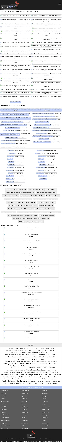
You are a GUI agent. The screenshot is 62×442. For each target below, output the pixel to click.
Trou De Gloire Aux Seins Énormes (14, 381)
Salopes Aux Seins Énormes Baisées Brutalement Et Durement (21, 202)
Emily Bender (45, 404)
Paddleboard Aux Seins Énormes (34, 379)
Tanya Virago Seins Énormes (52, 195)
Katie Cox (24, 417)
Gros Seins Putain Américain (47, 349)
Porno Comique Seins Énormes (32, 349)
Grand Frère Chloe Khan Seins (44, 357)
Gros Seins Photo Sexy (27, 357)
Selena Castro (4, 390)
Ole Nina (3, 398)
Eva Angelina (45, 417)
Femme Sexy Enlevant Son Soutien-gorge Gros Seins (23, 361)
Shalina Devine (25, 390)
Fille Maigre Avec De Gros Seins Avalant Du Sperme (31, 221)
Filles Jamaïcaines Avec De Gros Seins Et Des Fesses (32, 195)
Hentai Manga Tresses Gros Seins (52, 212)
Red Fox (44, 398)
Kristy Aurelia (4, 423)
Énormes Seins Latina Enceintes (24, 199)
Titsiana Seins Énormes (50, 189)
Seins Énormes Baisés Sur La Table (10, 195)
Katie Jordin (4, 404)
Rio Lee (23, 425)
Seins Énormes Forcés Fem (31, 215)
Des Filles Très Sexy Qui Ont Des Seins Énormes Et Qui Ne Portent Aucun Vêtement (31, 377)
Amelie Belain (25, 428)
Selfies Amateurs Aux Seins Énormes (45, 208)
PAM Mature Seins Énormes (50, 379)
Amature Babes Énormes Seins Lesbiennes (46, 192)
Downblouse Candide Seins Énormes (16, 354)
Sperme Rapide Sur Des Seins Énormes (15, 383)
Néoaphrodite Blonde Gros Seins (41, 218)
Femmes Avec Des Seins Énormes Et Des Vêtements (45, 199)
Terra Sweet (24, 404)
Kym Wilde (24, 396)
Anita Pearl (44, 390)
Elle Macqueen (45, 415)
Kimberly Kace (45, 409)
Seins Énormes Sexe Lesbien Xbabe (49, 361)
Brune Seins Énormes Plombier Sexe (15, 379)
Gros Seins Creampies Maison (53, 381)
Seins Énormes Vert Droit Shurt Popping (31, 359)
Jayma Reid (3, 407)
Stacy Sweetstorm (5, 420)
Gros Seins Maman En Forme (50, 375)
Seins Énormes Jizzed (10, 199)
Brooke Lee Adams (5, 415)
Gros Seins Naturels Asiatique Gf (47, 215)
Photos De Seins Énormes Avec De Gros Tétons (17, 368)
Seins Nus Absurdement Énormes (15, 215)
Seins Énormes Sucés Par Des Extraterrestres (16, 370)
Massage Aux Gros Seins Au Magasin (17, 364)
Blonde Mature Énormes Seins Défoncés (42, 354)
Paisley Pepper (4, 428)
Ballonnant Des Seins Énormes (13, 351)
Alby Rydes (3, 396)
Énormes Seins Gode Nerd (51, 383)
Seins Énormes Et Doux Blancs (8, 212)
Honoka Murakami (5, 425)
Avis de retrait (18, 439)
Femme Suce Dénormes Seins (35, 383)
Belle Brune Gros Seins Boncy (36, 366)
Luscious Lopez (45, 412)
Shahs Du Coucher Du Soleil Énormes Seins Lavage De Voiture (20, 375)
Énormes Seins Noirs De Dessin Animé (45, 364)
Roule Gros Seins (48, 366)
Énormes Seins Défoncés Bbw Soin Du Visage (16, 189)
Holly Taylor (4, 393)
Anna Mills (3, 412)
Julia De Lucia (45, 393)
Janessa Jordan (25, 415)
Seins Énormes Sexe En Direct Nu (19, 366)
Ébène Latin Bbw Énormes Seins (36, 189)
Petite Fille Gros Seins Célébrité (14, 372)
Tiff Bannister (25, 420)
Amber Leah (24, 401)
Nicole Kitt (24, 398)
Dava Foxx (24, 409)
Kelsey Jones (25, 393)
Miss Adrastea (45, 425)
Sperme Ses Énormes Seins (48, 372)
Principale (10, 5)
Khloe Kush (45, 428)
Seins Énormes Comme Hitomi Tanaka (46, 202)
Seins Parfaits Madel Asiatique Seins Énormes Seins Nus (30, 212)
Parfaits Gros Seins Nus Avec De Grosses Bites (42, 368)
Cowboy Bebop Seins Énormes (46, 205)
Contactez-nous (52, 439)
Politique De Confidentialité (41, 439)
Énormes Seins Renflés (16, 349)
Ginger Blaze (45, 401)
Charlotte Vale (25, 423)
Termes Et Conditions (28, 439)
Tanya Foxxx (4, 409)
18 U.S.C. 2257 (9, 439)
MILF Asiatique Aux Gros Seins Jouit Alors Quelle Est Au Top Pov (23, 205)
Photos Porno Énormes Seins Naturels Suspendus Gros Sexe (21, 208)
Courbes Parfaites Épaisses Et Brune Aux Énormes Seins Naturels (40, 351)
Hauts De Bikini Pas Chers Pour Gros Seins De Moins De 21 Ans (20, 192)
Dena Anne (44, 420)
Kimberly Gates (45, 407)
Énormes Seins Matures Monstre (36, 381)
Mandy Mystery (5, 417)
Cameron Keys (45, 423)
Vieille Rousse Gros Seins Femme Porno (41, 370)
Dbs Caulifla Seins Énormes (31, 372)
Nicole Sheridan (5, 401)
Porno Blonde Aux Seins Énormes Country (22, 218)
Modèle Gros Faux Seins (15, 357)
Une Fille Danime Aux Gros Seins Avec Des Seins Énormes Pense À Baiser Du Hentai (31, 352)
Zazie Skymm (25, 407)
